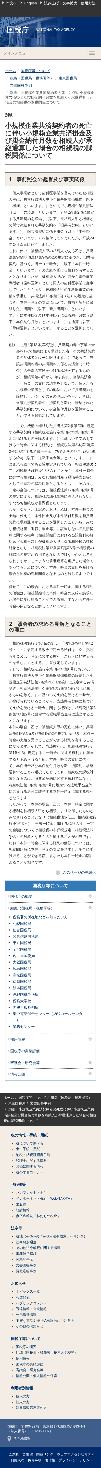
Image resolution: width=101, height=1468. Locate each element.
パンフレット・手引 (31, 1193)
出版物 (21, 1204)
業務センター (24, 1026)
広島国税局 (22, 968)
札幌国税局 (22, 923)
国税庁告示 (24, 1259)
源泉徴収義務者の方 (31, 1408)
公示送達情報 (26, 1315)
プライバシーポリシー (76, 1460)
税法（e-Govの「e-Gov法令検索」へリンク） (51, 1236)
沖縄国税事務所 (25, 994)
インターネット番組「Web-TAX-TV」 (45, 1198)
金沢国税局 (22, 949)
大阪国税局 (22, 962)
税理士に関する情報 (31, 1161)
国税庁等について (35, 70)
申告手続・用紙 (28, 1149)
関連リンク (44, 1454)
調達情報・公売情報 (31, 1309)
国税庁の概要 (21, 897)
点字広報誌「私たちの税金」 (38, 1216)
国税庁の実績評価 (25, 1051)
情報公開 (17, 1074)
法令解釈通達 (26, 1242)
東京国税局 (68, 78)
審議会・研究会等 (25, 1063)
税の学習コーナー (29, 1172)
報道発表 (23, 1297)
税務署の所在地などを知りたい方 (40, 917)
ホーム (10, 70)
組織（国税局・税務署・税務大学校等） (47, 1352)
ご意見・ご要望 (21, 1454)
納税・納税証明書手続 (33, 1155)
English (30, 3)
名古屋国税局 (24, 955)
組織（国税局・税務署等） (32, 78)
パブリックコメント (31, 1303)
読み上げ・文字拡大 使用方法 (70, 3)
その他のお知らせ (29, 1326)
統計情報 (23, 1210)
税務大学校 (22, 1001)
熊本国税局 (22, 988)
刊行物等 (18, 1184)
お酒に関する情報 (29, 1166)
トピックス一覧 (28, 1291)
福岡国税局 (22, 981)
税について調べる (29, 1143)
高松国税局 (22, 975)
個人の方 (23, 1396)
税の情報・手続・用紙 (29, 1135)
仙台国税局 (22, 930)
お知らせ (18, 1283)
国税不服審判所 (25, 1007)
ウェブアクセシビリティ (76, 1454)
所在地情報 (22, 1439)
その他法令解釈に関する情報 (38, 1248)
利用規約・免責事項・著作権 (33, 1460)
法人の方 (23, 1402)
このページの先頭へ (79, 872)
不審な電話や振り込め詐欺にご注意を (45, 1321)
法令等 (16, 1228)
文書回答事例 (21, 85)
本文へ (11, 3)
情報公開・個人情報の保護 (36, 1376)
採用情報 (17, 1040)
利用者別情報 (22, 1388)
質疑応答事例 (26, 1271)
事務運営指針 (26, 1254)
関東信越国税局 (25, 936)
